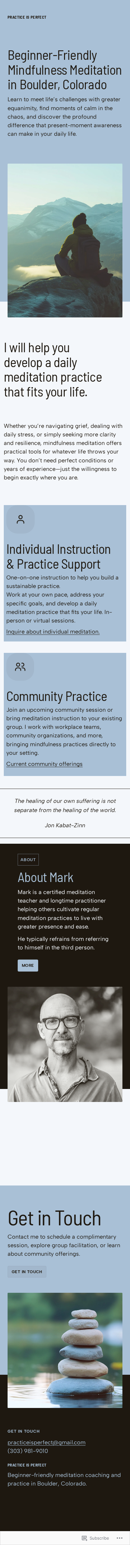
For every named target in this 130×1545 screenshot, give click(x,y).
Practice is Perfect (27, 17)
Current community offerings (44, 763)
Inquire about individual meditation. (53, 631)
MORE (28, 965)
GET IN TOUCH (27, 1271)
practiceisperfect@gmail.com (47, 1442)
